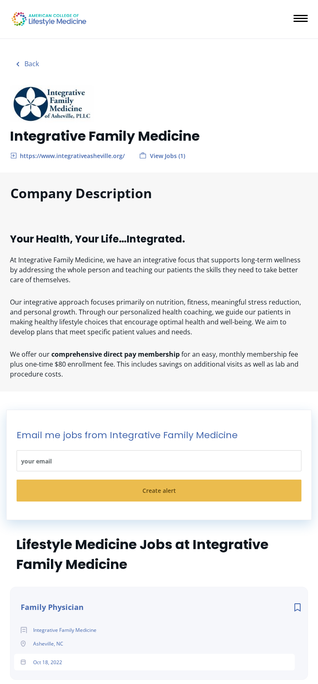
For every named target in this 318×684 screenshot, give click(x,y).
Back (31, 63)
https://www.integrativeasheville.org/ (72, 156)
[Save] (297, 607)
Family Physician (52, 607)
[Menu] (301, 18)
